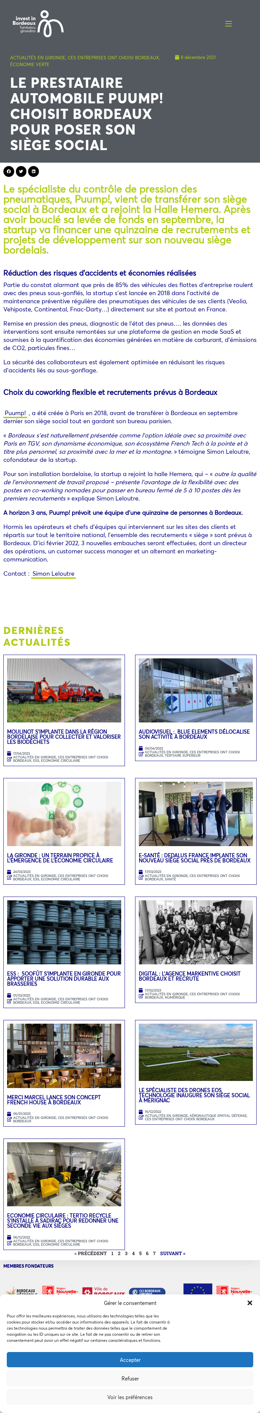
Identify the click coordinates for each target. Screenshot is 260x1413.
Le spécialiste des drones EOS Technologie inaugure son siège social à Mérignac (194, 1095)
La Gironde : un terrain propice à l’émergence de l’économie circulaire (60, 858)
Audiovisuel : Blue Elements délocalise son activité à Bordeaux (194, 734)
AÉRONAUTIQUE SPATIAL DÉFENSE (218, 1115)
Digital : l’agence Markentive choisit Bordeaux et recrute (190, 976)
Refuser (130, 1378)
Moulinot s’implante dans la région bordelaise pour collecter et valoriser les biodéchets (64, 736)
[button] (249, 1302)
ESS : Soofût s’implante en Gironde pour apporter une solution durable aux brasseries (64, 978)
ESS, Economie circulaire (56, 760)
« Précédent (90, 1253)
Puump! (15, 413)
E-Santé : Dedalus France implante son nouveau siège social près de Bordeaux (195, 858)
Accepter (130, 1359)
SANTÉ (170, 879)
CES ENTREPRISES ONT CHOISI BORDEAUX (113, 58)
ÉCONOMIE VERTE (29, 64)
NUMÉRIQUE (175, 997)
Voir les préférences (130, 1397)
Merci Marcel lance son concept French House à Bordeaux (54, 1100)
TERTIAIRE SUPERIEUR (182, 755)
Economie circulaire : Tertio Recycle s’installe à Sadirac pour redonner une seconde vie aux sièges (62, 1220)
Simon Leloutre (53, 573)
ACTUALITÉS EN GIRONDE (37, 58)
